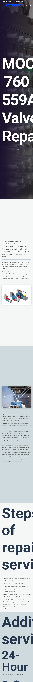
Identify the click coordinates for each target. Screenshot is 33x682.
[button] (27, 5)
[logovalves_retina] (14, 5)
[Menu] (2, 5)
